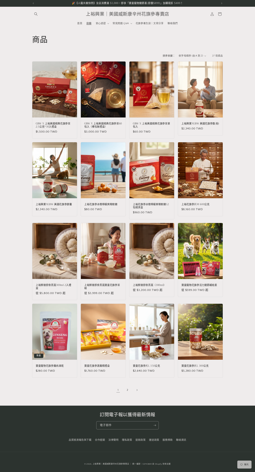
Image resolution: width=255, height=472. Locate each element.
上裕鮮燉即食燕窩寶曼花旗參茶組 (102, 286)
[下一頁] (137, 390)
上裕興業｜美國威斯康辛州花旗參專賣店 (111, 464)
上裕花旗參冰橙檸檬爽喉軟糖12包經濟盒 (151, 206)
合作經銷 (100, 440)
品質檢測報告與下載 (80, 440)
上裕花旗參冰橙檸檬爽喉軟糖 (100, 204)
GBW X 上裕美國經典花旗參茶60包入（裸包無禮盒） (103, 125)
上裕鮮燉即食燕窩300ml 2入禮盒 (53, 286)
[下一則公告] (222, 3)
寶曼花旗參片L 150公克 (146, 365)
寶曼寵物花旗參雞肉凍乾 (50, 365)
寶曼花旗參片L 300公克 (195, 365)
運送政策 (154, 440)
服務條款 (168, 440)
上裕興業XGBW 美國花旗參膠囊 (54, 204)
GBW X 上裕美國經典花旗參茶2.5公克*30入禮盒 (53, 125)
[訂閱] (155, 425)
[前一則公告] (33, 3)
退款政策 (140, 440)
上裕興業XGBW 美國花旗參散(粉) (200, 123)
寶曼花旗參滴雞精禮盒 (97, 365)
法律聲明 (113, 440)
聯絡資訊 (181, 440)
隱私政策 (127, 440)
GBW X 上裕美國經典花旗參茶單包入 (151, 125)
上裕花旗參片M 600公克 (195, 204)
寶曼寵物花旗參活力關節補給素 (199, 285)
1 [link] (118, 390)
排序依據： (169, 55)
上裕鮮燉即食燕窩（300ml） (149, 285)
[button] (36, 14)
